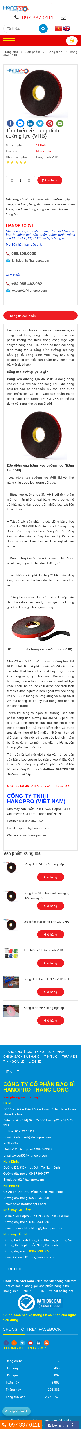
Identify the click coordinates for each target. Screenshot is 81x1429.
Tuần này (12, 1382)
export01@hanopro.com (29, 290)
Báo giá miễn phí (17, 1411)
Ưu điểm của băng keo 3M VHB (46, 921)
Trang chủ (10, 52)
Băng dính (55, 52)
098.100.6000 (23, 253)
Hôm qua (12, 1375)
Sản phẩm (32, 52)
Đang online (14, 1361)
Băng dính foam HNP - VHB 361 (46, 979)
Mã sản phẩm (15, 145)
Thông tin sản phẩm (22, 316)
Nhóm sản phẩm (17, 157)
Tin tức (50, 1056)
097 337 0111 (24, 1425)
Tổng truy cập (15, 1397)
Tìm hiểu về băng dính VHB (43, 950)
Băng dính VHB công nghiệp (44, 864)
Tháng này (13, 1389)
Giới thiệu (35, 1051)
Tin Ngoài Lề (13, 1061)
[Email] (64, 18)
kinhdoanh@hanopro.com (30, 260)
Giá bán (11, 151)
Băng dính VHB (47, 157)
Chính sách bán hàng (21, 1056)
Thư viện (69, 1056)
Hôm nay (12, 1368)
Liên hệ (35, 1061)
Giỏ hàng (51, 180)
